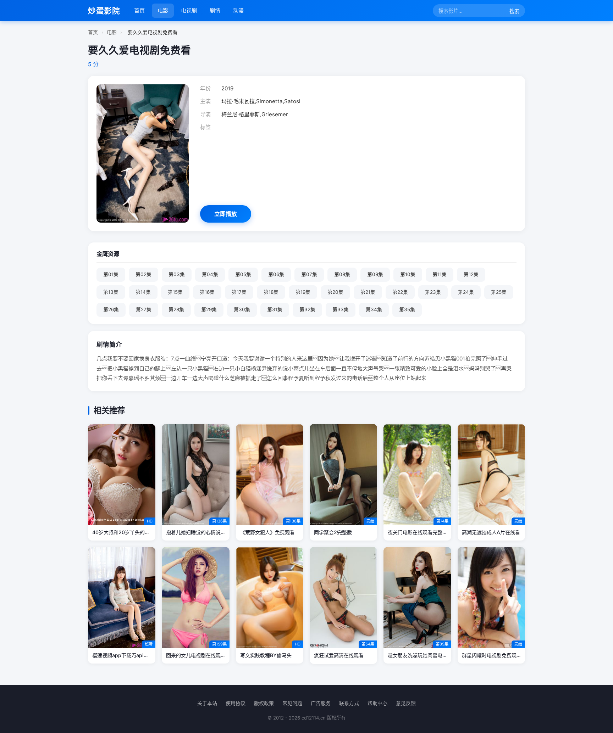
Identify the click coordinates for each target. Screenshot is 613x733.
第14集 (143, 292)
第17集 (239, 292)
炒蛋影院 (104, 10)
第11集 (439, 274)
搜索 (514, 11)
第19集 (303, 292)
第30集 (242, 309)
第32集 (307, 309)
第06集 (276, 274)
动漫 (238, 10)
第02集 (143, 274)
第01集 (110, 274)
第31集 (274, 309)
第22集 (400, 292)
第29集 (209, 309)
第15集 (175, 292)
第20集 (335, 292)
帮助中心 (377, 703)
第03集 (177, 274)
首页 (139, 10)
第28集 (176, 309)
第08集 (342, 274)
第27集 (143, 309)
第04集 (210, 274)
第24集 (466, 292)
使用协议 (235, 703)
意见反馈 (406, 703)
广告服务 (321, 703)
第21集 (367, 292)
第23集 (433, 292)
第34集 (374, 309)
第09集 (375, 274)
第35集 (407, 309)
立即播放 (225, 213)
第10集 (407, 274)
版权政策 (264, 703)
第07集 (309, 274)
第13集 (110, 292)
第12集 (471, 274)
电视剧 (189, 10)
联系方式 (349, 703)
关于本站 (207, 703)
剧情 (215, 10)
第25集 (499, 292)
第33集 (340, 309)
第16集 (207, 292)
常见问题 (292, 703)
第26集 (111, 309)
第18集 (271, 292)
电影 (163, 10)
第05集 (243, 274)
